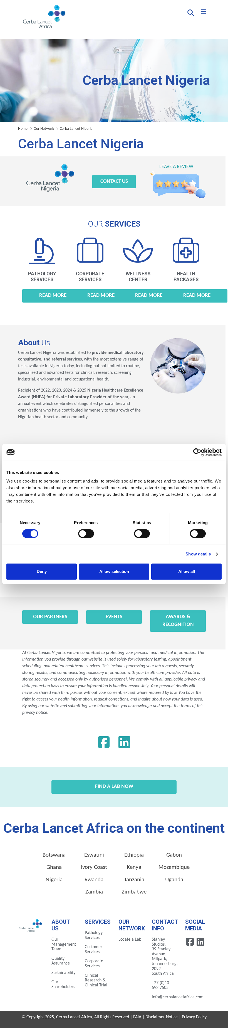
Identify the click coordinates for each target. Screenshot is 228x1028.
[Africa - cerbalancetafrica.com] (30, 925)
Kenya (134, 867)
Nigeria (54, 880)
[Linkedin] (124, 744)
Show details (198, 554)
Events (114, 617)
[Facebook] (104, 744)
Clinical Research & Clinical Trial (96, 980)
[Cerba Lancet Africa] (43, 17)
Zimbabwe (134, 892)
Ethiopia (134, 855)
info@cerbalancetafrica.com (178, 997)
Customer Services (93, 949)
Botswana (54, 855)
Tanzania (134, 880)
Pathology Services (94, 935)
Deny (42, 571)
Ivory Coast (94, 867)
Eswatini (94, 855)
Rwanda (94, 880)
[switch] (86, 533)
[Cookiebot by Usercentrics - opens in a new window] (197, 452)
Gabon (174, 855)
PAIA (137, 1017)
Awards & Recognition (178, 621)
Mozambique (174, 867)
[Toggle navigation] (203, 12)
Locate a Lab (129, 939)
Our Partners (50, 617)
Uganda (174, 880)
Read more (52, 295)
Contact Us (114, 181)
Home (23, 129)
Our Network (44, 129)
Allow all (186, 571)
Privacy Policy (194, 1017)
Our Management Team (63, 944)
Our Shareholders (63, 984)
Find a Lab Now (114, 786)
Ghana (54, 867)
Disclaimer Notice (161, 1017)
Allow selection (114, 571)
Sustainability (63, 973)
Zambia (94, 892)
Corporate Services (94, 963)
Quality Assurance (60, 961)
